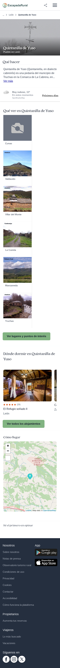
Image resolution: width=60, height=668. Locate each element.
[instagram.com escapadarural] (14, 662)
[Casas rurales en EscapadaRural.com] (15, 5)
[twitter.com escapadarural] (21, 662)
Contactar (8, 591)
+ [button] (8, 446)
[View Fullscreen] (7, 458)
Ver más (8, 81)
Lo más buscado (12, 636)
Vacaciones (9, 643)
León (11, 15)
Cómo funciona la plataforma (18, 604)
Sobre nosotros (11, 552)
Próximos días (50, 95)
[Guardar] (56, 22)
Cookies (7, 585)
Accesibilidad (10, 598)
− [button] (8, 451)
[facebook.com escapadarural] (6, 662)
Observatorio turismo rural (17, 565)
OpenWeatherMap (18, 98)
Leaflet (28, 510)
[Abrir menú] (55, 5)
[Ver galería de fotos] (56, 51)
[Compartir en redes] (46, 5)
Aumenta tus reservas (15, 620)
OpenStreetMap (49, 510)
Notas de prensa (12, 558)
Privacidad (8, 578)
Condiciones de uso (13, 571)
